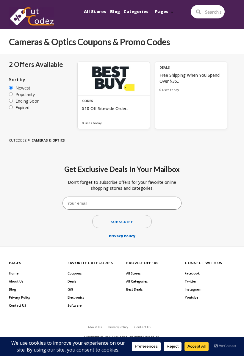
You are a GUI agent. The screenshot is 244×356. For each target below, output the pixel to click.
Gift (70, 289)
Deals (72, 281)
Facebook (192, 273)
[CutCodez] (31, 16)
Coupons (75, 273)
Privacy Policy (122, 236)
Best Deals (134, 289)
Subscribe (122, 221)
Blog (115, 11)
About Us (16, 281)
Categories (135, 11)
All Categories (137, 281)
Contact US (17, 305)
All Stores (95, 11)
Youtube (191, 297)
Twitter (190, 281)
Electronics (76, 297)
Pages (161, 11)
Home (13, 273)
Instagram (193, 289)
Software (75, 305)
